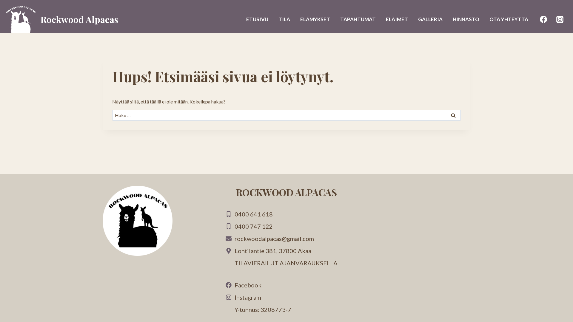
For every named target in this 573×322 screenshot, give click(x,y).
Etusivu (257, 19)
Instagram (248, 297)
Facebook (248, 285)
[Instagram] (560, 19)
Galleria (430, 19)
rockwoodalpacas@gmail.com (274, 238)
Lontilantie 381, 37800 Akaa (273, 250)
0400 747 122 (254, 226)
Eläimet (397, 19)
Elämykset (315, 19)
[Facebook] (543, 19)
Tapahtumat (358, 19)
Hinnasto (466, 19)
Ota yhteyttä (508, 19)
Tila (284, 19)
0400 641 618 (254, 214)
